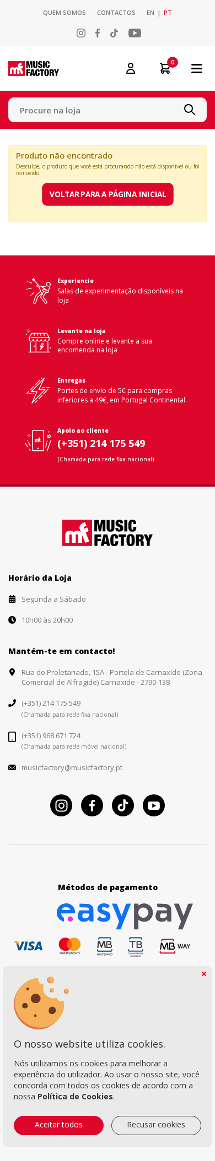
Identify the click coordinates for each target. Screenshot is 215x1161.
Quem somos (64, 12)
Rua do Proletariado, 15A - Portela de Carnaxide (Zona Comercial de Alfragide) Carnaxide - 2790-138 (112, 677)
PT (168, 12)
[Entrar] (130, 68)
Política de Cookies (75, 1096)
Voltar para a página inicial (107, 194)
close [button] (204, 974)
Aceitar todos (59, 1124)
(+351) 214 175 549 (101, 443)
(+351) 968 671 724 (51, 735)
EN (150, 12)
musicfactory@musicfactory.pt (72, 767)
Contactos (116, 12)
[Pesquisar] (189, 109)
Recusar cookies (156, 1124)
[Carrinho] (161, 68)
